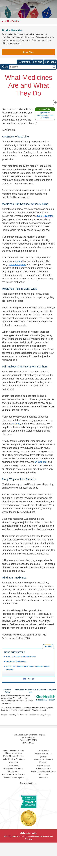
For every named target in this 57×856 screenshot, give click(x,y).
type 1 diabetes (45, 216)
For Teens (50, 62)
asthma (16, 423)
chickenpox (40, 462)
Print (29, 679)
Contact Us (13, 765)
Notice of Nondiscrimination (42, 771)
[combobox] (30, 67)
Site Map (43, 774)
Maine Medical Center (12, 756)
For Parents (24, 62)
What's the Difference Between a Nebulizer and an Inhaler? (27, 668)
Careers (12, 762)
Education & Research (13, 768)
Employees (13, 771)
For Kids (37, 62)
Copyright (52, 690)
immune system (17, 264)
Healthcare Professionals (13, 774)
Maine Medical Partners (13, 759)
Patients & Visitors (43, 753)
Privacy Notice (42, 768)
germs (18, 261)
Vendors (42, 777)
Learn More (28, 52)
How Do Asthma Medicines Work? (21, 656)
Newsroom (42, 750)
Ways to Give (43, 765)
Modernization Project (12, 777)
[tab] (48, 646)
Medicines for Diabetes (16, 661)
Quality (43, 756)
